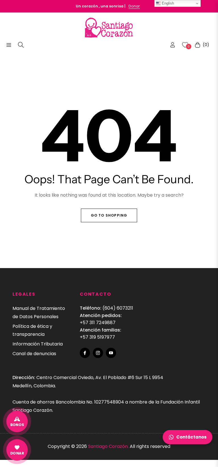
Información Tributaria (37, 344)
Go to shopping (109, 215)
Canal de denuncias (34, 353)
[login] (173, 45)
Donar (134, 6)
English (167, 3)
